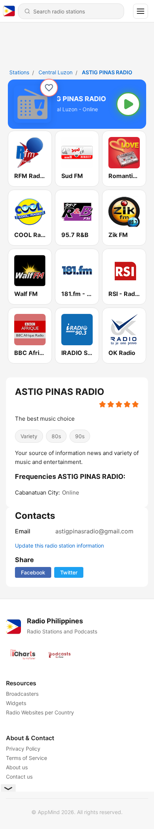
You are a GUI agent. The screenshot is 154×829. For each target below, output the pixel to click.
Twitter (68, 572)
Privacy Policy (23, 748)
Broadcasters (22, 694)
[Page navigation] (140, 11)
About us (17, 767)
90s (79, 436)
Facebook (33, 572)
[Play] (128, 104)
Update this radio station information (59, 545)
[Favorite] (49, 88)
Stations (19, 72)
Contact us (19, 776)
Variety (29, 436)
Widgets (16, 703)
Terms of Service (26, 758)
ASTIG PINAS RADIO (107, 72)
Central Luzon (55, 72)
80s (56, 436)
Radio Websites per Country (40, 712)
